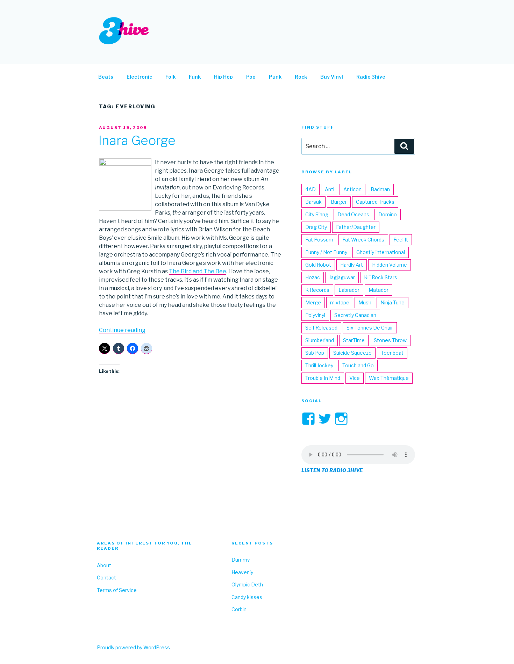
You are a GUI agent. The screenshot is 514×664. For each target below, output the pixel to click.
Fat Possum (319, 240)
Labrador (348, 290)
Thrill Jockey (319, 365)
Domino (387, 214)
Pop (251, 77)
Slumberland (319, 340)
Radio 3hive (370, 77)
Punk (275, 77)
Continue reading (122, 330)
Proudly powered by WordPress (133, 647)
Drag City (316, 227)
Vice (354, 378)
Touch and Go (358, 365)
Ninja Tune (392, 302)
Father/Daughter (356, 227)
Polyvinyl (315, 315)
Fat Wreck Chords (363, 240)
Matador (378, 290)
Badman (380, 189)
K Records (317, 290)
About (104, 565)
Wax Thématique (389, 378)
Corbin (239, 609)
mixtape (339, 302)
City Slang (316, 214)
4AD (310, 189)
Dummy (240, 560)
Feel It (400, 240)
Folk (170, 77)
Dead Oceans (353, 214)
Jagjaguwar (342, 277)
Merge (313, 302)
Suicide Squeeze (352, 353)
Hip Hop (223, 77)
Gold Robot (318, 265)
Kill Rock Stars (380, 277)
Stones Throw (390, 340)
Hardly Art (351, 265)
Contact (106, 577)
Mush (364, 302)
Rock (301, 77)
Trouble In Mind (322, 378)
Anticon (352, 189)
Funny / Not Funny (326, 252)
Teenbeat (392, 353)
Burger (339, 202)
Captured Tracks (375, 202)
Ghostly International (380, 252)
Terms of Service (117, 590)
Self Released (321, 328)
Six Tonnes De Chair (370, 328)
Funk (195, 77)
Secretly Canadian (355, 315)
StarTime (354, 340)
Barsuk (313, 202)
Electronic (139, 77)
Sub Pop (314, 353)
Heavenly (242, 572)
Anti (329, 189)
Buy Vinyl (331, 77)
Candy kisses (246, 597)
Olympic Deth (247, 584)
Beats (105, 77)
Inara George (137, 140)
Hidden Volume (389, 265)
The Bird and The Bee (197, 271)
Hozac (312, 277)
